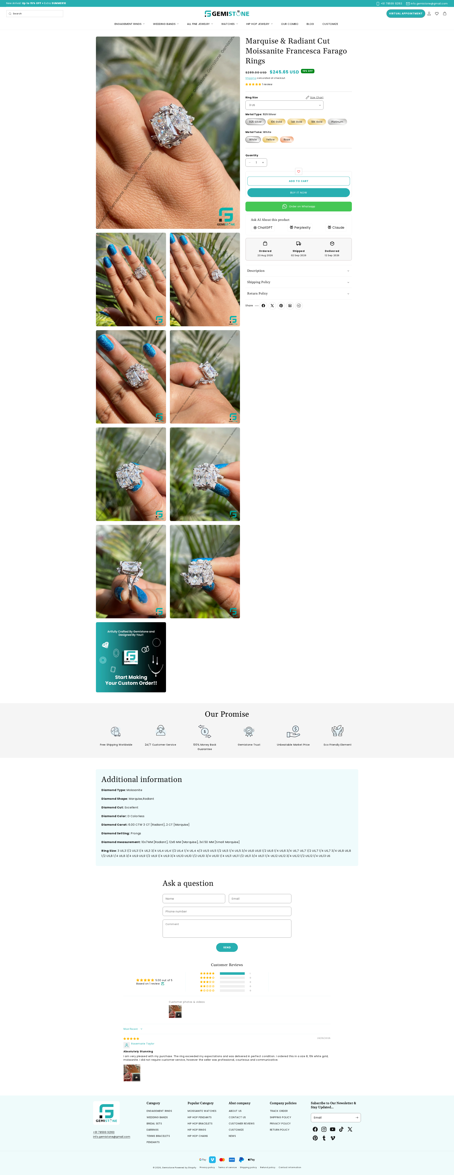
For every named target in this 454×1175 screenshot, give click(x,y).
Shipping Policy (280, 1117)
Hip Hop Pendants (200, 1117)
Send (227, 947)
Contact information (290, 1167)
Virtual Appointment (406, 13)
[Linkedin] (290, 305)
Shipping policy (248, 1167)
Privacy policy (207, 1167)
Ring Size (284, 97)
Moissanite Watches (202, 1111)
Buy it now (298, 192)
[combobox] (34, 13)
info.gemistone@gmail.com (111, 1136)
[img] (131, 1038)
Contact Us (237, 1117)
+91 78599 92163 (104, 1132)
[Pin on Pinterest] (281, 305)
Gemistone (168, 1167)
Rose (287, 139)
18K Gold (316, 122)
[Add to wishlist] (298, 171)
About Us (235, 1111)
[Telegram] (298, 305)
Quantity (251, 155)
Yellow (270, 139)
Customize (236, 1130)
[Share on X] (272, 305)
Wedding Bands (157, 1117)
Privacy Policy (280, 1123)
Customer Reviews (242, 1123)
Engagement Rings (159, 1111)
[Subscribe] (357, 1117)
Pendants (153, 1142)
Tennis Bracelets (158, 1136)
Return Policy (280, 1130)
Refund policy (267, 1167)
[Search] (10, 14)
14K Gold (296, 122)
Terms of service (227, 1167)
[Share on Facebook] (263, 305)
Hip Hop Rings (197, 1130)
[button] (445, 14)
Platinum (337, 122)
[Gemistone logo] (227, 13)
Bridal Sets (154, 1123)
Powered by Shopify (185, 1167)
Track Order (279, 1111)
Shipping (250, 78)
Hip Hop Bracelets (200, 1123)
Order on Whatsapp (302, 206)
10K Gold (276, 122)
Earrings (153, 1130)
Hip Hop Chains (198, 1136)
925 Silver (255, 122)
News (232, 1136)
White (253, 139)
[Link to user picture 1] (131, 1072)
